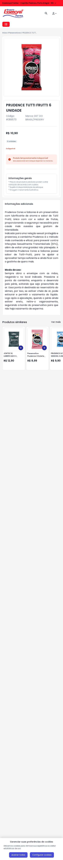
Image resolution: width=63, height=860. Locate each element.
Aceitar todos (18, 854)
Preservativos (14, 32)
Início (4, 32)
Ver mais (56, 321)
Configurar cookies (42, 854)
